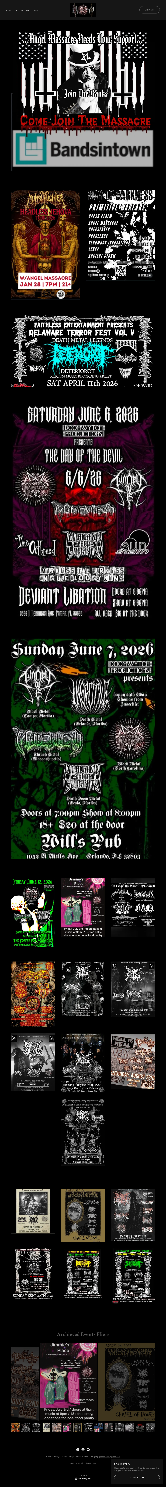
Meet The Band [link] (23, 10)
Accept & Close (137, 1478)
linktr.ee (149, 10)
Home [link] (9, 10)
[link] (83, 9)
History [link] (88, 1463)
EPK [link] (94, 1463)
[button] (38, 10)
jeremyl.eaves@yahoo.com (109, 1456)
